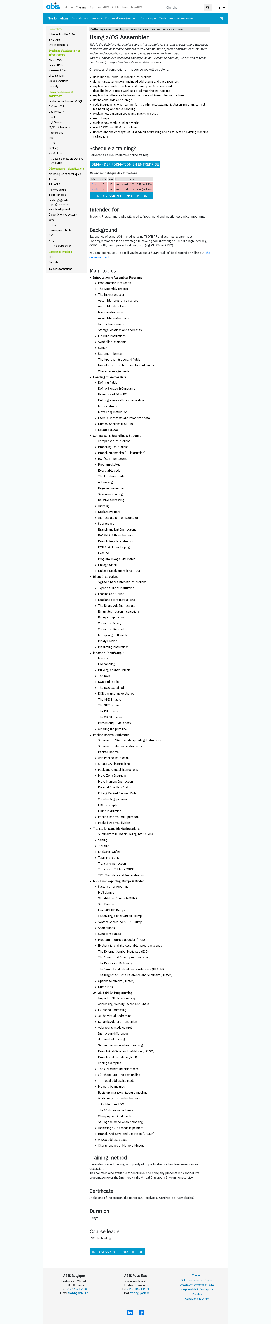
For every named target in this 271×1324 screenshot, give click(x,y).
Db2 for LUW (56, 111)
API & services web (60, 246)
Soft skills (54, 39)
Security (53, 86)
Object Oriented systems (63, 214)
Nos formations (59, 18)
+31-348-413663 (138, 1289)
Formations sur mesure (86, 18)
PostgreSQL (56, 132)
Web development (59, 209)
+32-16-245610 (76, 1289)
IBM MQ (53, 148)
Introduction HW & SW (62, 34)
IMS (51, 138)
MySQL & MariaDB (59, 127)
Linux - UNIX (56, 65)
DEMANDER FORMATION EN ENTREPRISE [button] (125, 164)
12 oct (94, 184)
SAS (51, 235)
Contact (197, 1275)
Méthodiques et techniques (65, 174)
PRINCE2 (54, 184)
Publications (120, 7)
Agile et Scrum (57, 189)
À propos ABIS (99, 7)
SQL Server (55, 122)
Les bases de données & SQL (66, 101)
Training (82, 7)
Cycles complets (58, 44)
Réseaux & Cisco (58, 70)
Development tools (60, 230)
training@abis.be (78, 1293)
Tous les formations (60, 269)
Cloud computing (59, 81)
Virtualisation (57, 75)
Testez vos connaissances (176, 18)
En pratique (148, 18)
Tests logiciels (57, 195)
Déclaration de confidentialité (196, 1284)
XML (51, 240)
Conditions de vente (197, 1298)
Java (51, 219)
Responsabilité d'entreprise (197, 1289)
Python (53, 225)
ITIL (51, 257)
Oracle (52, 117)
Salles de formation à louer (197, 1280)
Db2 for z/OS (56, 106)
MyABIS (136, 7)
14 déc (94, 189)
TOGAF (53, 179)
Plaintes (197, 1294)
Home (69, 7)
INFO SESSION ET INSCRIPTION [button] (121, 195)
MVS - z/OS (55, 60)
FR (221, 8)
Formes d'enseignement (121, 18)
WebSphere (55, 153)
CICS (52, 143)
